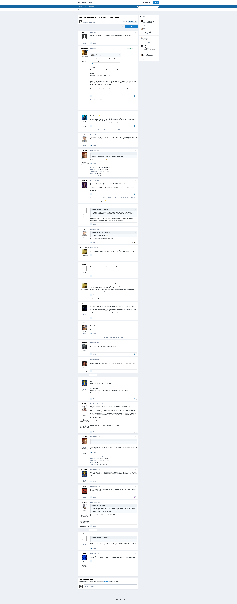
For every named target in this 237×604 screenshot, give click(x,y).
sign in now (106, 581)
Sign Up (156, 2)
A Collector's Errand (126, 566)
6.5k (85, 161)
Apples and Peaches (104, 169)
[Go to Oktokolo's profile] (84, 346)
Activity (85, 6)
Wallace (86, 20)
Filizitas (84, 323)
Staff (84, 9)
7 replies (148, 50)
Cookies (123, 599)
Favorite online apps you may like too (97, 201)
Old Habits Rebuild (106, 167)
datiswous (84, 206)
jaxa (84, 134)
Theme (113, 599)
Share (125, 21)
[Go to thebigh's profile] (84, 557)
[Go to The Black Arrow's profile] (142, 46)
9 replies (148, 59)
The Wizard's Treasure (101, 569)
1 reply (148, 33)
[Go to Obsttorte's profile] (84, 155)
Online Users (90, 9)
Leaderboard (97, 9)
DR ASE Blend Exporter (104, 175)
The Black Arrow (146, 45)
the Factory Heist (114, 566)
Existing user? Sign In (147, 2)
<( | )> (98, 258)
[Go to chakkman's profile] (84, 383)
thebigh (84, 553)
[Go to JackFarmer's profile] (142, 21)
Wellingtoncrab (84, 247)
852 (85, 352)
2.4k (85, 145)
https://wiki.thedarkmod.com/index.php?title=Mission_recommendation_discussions (107, 69)
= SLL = (103, 258)
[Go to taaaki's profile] (142, 29)
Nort (84, 359)
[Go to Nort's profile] (84, 363)
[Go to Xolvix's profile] (84, 117)
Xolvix (84, 113)
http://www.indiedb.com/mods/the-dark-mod (99, 103)
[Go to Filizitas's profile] (84, 327)
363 (85, 123)
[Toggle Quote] (92, 153)
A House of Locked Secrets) (114, 120)
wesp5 (84, 486)
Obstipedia (99, 173)
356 (85, 369)
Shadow (84, 303)
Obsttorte (84, 150)
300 (85, 333)
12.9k (85, 58)
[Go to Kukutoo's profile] (84, 408)
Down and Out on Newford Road (103, 566)
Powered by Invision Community (118, 602)
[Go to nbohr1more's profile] (84, 52)
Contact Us (118, 599)
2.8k (85, 389)
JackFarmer (145, 19)
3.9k (85, 216)
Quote (94, 43)
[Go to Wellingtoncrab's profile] (84, 251)
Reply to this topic (131, 26)
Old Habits (100, 167)
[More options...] (135, 32)
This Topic (153, 6)
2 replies (149, 25)
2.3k (85, 497)
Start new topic (120, 26)
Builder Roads (95, 167)
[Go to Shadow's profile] (84, 308)
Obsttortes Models (106, 171)
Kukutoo (84, 403)
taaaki (144, 28)
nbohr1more (84, 48)
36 (85, 414)
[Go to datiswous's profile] (84, 210)
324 (85, 314)
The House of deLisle (117, 571)
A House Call (114, 569)
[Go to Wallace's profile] (80, 21)
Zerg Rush (84, 180)
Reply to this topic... (90, 586)
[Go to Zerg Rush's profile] (84, 185)
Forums (79, 9)
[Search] (157, 7)
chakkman (84, 378)
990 (85, 257)
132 (85, 43)
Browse (80, 6)
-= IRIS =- (92, 258)
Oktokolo (84, 342)
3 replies (148, 42)
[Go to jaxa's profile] (84, 139)
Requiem (106, 120)
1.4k (85, 564)
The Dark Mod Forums (85, 2)
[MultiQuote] (91, 43)
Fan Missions (92, 22)
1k (84, 191)
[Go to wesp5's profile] (84, 491)
